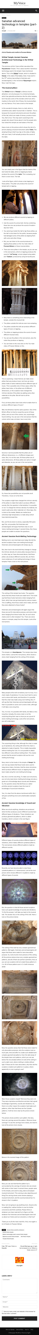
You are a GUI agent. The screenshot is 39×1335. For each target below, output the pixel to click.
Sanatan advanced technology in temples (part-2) (19, 24)
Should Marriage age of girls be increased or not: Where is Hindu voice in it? (28, 1248)
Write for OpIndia (10, 1329)
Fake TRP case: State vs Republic (9, 1247)
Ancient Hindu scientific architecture (15, 1230)
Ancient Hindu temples (8, 1232)
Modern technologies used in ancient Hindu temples (15, 1234)
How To (27, 1329)
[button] (3, 10)
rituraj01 (4, 30)
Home (3, 15)
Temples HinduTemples (8, 1238)
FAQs (32, 1329)
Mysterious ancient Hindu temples (11, 1236)
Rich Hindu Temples (25, 1236)
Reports (9, 15)
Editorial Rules (19, 1329)
